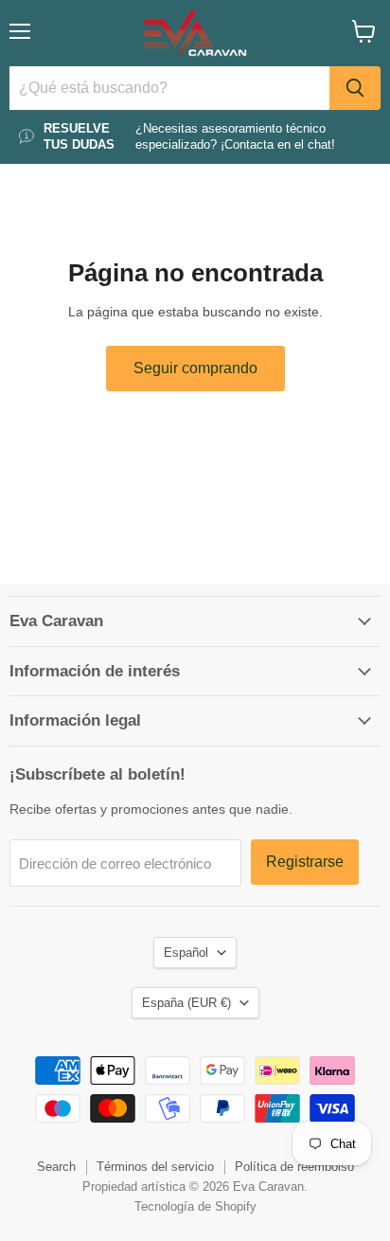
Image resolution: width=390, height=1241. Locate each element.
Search (56, 1167)
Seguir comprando (195, 368)
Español (186, 952)
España (186, 1003)
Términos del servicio (155, 1167)
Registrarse (305, 862)
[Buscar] (355, 88)
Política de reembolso (294, 1167)
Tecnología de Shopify (195, 1206)
